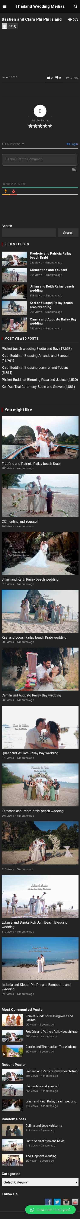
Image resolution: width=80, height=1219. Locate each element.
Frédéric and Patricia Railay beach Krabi (50, 256)
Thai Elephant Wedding (41, 1156)
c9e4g (12, 26)
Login (74, 144)
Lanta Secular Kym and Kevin (45, 1141)
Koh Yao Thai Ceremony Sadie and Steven (33, 387)
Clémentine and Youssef (48, 270)
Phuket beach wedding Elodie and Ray (30, 349)
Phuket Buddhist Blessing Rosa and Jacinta (34, 380)
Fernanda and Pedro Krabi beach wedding (33, 811)
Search (7, 226)
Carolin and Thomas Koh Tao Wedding (51, 1046)
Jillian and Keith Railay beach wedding (52, 289)
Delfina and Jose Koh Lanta (44, 1125)
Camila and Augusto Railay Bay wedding (53, 322)
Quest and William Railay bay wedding (30, 753)
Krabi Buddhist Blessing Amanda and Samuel (35, 356)
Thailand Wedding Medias (40, 6)
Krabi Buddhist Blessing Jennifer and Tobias (35, 368)
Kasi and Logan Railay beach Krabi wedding (51, 305)
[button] (50, 1209)
